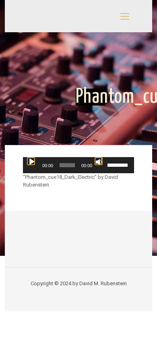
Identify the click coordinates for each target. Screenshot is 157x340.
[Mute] (99, 161)
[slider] (118, 164)
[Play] (31, 161)
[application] (78, 165)
